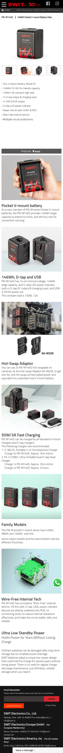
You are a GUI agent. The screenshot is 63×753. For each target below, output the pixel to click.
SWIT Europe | (40, 10)
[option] (9, 71)
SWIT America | (54, 10)
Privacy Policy (50, 705)
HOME (7, 10)
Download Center (14, 705)
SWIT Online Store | (25, 10)
